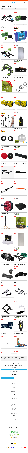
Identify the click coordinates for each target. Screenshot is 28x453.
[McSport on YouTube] (16, 427)
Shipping (14, 388)
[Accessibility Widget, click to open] (27, 226)
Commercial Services (14, 405)
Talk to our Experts (14, 409)
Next (16, 354)
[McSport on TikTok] (15, 427)
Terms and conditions (14, 398)
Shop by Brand (14, 419)
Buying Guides (14, 392)
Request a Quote (14, 408)
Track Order (14, 384)
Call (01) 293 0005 (10, 377)
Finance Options (14, 404)
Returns (14, 387)
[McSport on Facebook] (9, 427)
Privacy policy (14, 397)
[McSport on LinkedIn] (18, 427)
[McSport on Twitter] (11, 427)
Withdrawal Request (14, 391)
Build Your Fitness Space (14, 413)
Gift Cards (14, 412)
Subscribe (14, 369)
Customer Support (14, 383)
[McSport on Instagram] (13, 427)
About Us (14, 416)
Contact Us (3, 377)
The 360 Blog (14, 420)
